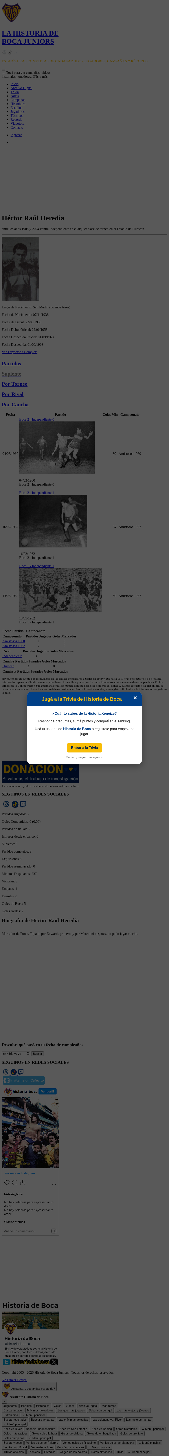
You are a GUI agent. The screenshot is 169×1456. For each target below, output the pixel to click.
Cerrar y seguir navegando (84, 757)
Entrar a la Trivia (84, 748)
